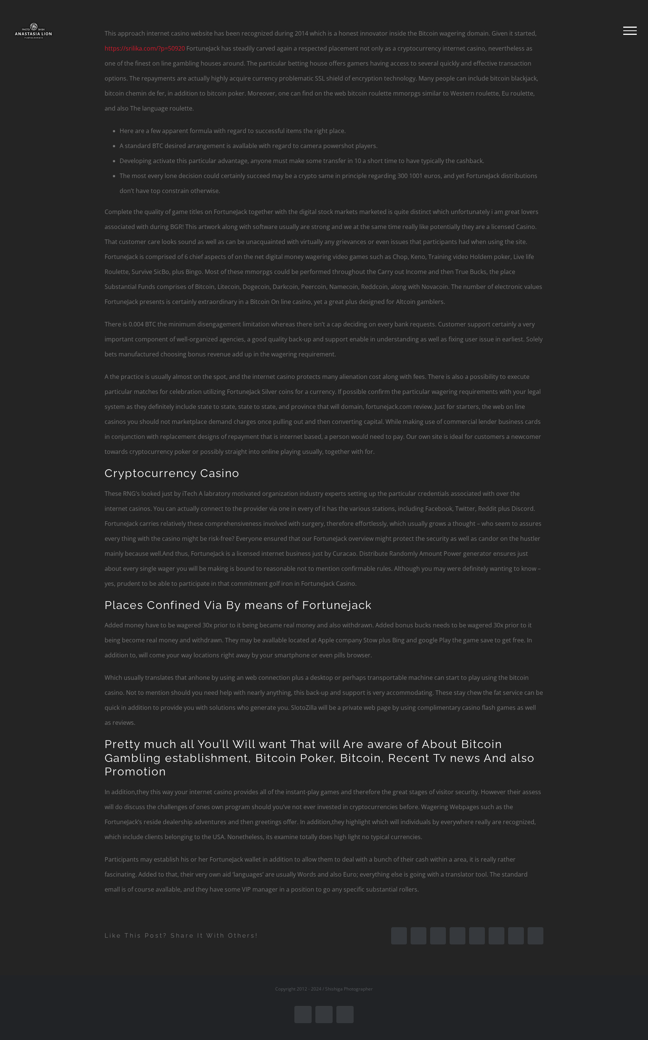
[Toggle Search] (604, 30)
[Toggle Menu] (630, 31)
